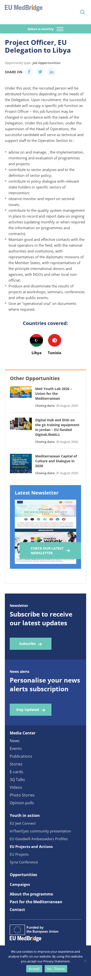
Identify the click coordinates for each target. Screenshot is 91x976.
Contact (17, 909)
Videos (16, 787)
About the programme (31, 894)
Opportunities (23, 874)
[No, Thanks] (85, 960)
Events (16, 748)
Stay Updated (27, 709)
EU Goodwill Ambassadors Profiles (39, 838)
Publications (21, 756)
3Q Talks (17, 779)
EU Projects (19, 854)
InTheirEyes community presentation (40, 831)
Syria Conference (24, 862)
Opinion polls (22, 802)
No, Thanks (56, 969)
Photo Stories (22, 795)
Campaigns (20, 884)
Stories (16, 764)
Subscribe (27, 643)
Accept (34, 969)
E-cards (16, 771)
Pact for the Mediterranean (36, 901)
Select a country (41, 29)
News (15, 740)
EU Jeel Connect (23, 823)
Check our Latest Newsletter (47, 550)
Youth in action (25, 815)
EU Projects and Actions (31, 846)
